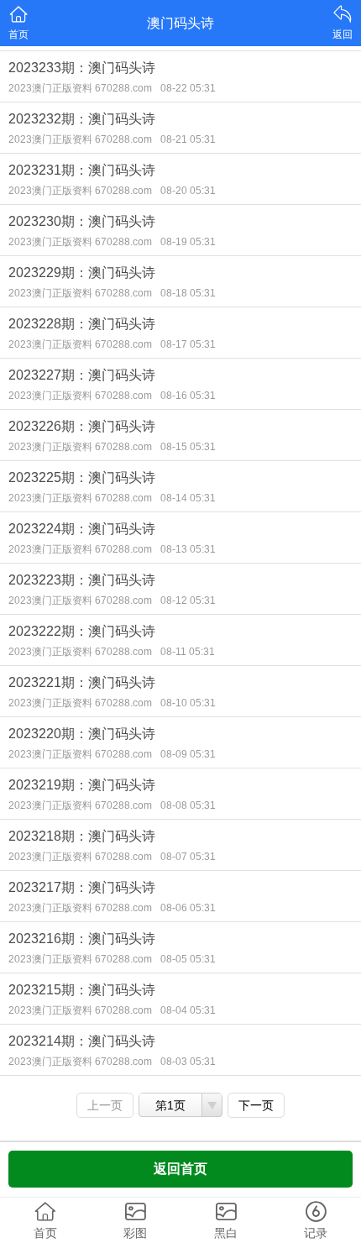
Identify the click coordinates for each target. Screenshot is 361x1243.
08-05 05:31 (188, 959)
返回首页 (180, 1169)
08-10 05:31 (188, 703)
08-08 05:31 (188, 805)
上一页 (105, 1105)
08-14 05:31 (188, 498)
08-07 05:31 (188, 857)
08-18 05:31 (188, 293)
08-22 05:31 (188, 88)
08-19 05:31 (188, 242)
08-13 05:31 (188, 549)
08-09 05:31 (188, 754)
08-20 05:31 (188, 191)
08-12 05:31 (188, 600)
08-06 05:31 (188, 908)
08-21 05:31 (188, 139)
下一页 (256, 1105)
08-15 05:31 (188, 447)
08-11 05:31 (187, 652)
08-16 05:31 (188, 395)
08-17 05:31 (188, 344)
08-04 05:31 (188, 1010)
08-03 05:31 (188, 1061)
